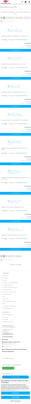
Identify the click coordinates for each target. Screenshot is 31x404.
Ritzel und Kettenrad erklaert (9, 301)
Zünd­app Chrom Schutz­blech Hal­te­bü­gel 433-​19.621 (12, 207)
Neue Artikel (6, 299)
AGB (4, 303)
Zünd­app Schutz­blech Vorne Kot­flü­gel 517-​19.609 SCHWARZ (14, 36)
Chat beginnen (8, 368)
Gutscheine (5, 278)
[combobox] (10, 17)
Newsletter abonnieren (8, 321)
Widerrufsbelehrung (7, 285)
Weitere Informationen (15, 401)
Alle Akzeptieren (15, 393)
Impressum (5, 275)
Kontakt (5, 280)
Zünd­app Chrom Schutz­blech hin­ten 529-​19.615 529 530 (13, 64)
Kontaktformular (7, 346)
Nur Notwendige (15, 397)
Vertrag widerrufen (15, 377)
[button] (1, 17)
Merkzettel (5, 319)
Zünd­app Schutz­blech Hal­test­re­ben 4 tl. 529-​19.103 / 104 (13, 235)
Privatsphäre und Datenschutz (10, 306)
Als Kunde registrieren (8, 314)
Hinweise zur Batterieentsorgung (10, 287)
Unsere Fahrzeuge (7, 294)
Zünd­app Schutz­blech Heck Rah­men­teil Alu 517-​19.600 (13, 92)
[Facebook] (3, 361)
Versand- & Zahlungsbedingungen (10, 282)
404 (4, 296)
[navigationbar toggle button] (29, 2)
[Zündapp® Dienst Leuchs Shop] (5, 2)
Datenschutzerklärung (20, 390)
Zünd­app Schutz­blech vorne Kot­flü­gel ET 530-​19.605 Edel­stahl (14, 120)
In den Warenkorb (15, 50)
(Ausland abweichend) (23, 39)
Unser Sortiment (6, 289)
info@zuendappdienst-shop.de (10, 343)
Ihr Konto (5, 317)
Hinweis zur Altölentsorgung (9, 292)
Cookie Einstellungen (7, 308)
